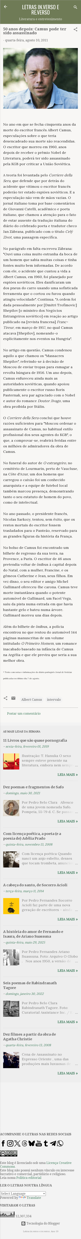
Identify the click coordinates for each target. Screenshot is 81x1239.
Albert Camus (31, 700)
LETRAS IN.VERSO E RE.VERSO (40, 9)
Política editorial (28, 1178)
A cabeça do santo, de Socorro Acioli (35, 885)
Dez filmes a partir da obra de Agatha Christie (29, 1036)
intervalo (54, 700)
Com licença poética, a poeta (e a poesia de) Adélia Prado (32, 836)
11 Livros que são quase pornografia (35, 740)
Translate (34, 1198)
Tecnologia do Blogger (43, 1223)
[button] (75, 30)
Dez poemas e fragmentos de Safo (33, 787)
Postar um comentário (23, 713)
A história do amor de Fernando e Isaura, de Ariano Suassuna (33, 934)
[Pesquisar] (75, 8)
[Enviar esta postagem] (13, 699)
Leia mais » (68, 774)
